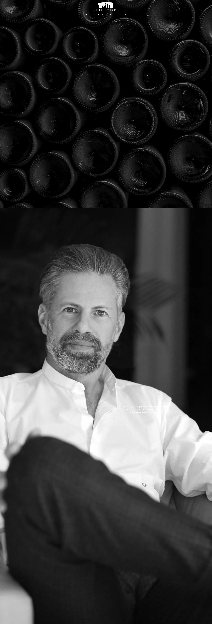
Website (124, 15)
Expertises (101, 15)
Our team (113, 15)
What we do (89, 15)
